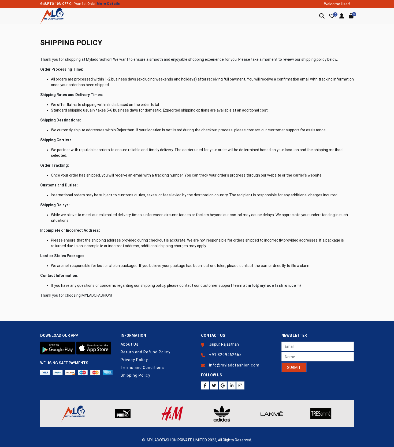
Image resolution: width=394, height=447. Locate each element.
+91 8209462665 (225, 355)
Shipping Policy (135, 375)
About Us (130, 344)
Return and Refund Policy (145, 352)
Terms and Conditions (142, 367)
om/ (298, 285)
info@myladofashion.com (234, 365)
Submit (294, 367)
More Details (108, 4)
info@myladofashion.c (271, 285)
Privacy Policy (134, 360)
